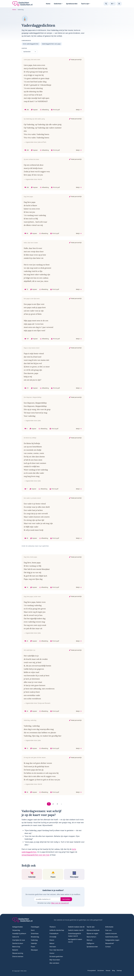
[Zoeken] (106, 4)
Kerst (33, 930)
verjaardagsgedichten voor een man (35, 855)
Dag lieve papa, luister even (32, 596)
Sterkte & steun (17, 943)
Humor (51, 953)
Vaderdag (34, 940)
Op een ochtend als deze (31, 159)
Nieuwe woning (17, 953)
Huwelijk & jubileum (19, 933)
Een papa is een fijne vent (32, 298)
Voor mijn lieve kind (56, 950)
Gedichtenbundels (111, 937)
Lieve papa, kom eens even (32, 59)
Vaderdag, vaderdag (30, 720)
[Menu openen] (119, 4)
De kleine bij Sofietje (30, 438)
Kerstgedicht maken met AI (75, 940)
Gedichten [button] (57, 4)
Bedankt (15, 950)
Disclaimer (100, 970)
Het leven (52, 947)
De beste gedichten (56, 956)
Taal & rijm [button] (85, 4)
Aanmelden (66, 899)
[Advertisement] (109, 42)
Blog (113, 970)
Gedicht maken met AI (75, 930)
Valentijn (34, 943)
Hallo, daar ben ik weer (31, 242)
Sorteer (24, 48)
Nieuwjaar (34, 950)
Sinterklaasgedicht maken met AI (74, 934)
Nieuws (108, 970)
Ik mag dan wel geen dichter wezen (35, 757)
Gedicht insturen (111, 933)
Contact (108, 947)
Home (48, 4)
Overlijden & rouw (18, 940)
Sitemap (119, 970)
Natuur (51, 943)
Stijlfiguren (90, 943)
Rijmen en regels (92, 933)
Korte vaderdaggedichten (31, 44)
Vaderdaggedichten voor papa (51, 44)
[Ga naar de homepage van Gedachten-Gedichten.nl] (22, 3)
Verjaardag (16, 930)
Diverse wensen (17, 956)
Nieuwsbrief (109, 943)
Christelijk (52, 937)
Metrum (89, 940)
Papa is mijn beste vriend (31, 348)
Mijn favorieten (54, 960)
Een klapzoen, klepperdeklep (32, 397)
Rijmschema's (91, 937)
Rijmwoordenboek (93, 930)
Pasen (33, 947)
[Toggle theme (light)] (112, 4)
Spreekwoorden (71, 4)
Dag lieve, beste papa (30, 557)
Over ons (108, 930)
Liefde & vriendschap (56, 930)
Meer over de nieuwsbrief (60, 903)
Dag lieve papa (28, 196)
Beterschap (16, 947)
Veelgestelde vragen (112, 940)
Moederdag (35, 937)
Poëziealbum (53, 933)
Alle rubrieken (54, 963)
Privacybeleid (92, 970)
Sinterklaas (35, 933)
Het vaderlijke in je (29, 650)
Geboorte (15, 937)
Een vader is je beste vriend (32, 498)
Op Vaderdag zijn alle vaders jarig (34, 119)
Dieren (51, 940)
